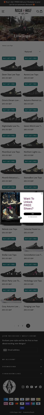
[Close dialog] (42, 193)
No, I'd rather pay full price (32, 216)
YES (32, 213)
